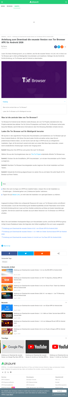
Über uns (57, 379)
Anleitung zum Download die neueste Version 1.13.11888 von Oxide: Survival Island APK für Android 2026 (39, 314)
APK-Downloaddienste (7, 385)
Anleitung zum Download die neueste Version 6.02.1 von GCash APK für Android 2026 (38, 305)
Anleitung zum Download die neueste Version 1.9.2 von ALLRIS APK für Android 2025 (38, 270)
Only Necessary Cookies (59, 394)
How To (9, 36)
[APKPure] (34, 2)
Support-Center (59, 387)
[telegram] (2, 372)
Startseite (3, 36)
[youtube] (11, 372)
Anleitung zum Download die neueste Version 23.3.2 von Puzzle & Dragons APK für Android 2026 (39, 330)
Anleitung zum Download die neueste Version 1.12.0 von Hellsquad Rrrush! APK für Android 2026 (39, 322)
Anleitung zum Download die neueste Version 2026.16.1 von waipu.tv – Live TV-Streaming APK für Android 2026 (39, 294)
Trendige (4, 338)
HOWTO (17, 6)
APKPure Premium (6, 387)
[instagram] (5, 372)
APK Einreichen (30, 385)
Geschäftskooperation (61, 385)
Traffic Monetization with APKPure (35, 387)
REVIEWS (9, 6)
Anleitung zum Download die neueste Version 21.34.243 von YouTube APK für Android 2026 (37, 356)
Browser (4, 262)
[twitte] (8, 372)
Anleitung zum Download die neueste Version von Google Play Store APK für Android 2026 (12, 356)
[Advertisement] (34, 21)
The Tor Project (36, 154)
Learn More (9, 394)
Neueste (4, 302)
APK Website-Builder (31, 382)
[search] (66, 2)
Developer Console (31, 379)
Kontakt (57, 382)
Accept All (59, 391)
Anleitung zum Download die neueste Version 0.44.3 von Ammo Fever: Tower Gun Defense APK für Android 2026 (39, 286)
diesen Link (16, 195)
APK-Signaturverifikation (7, 382)
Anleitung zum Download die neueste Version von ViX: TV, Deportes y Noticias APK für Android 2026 (38, 279)
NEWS (3, 6)
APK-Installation (5, 379)
